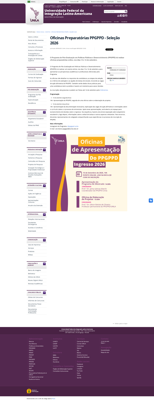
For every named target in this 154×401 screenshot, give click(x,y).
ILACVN (55, 346)
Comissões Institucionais (60, 371)
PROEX (31, 353)
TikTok (79, 375)
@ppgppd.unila (72, 126)
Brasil (33, 2)
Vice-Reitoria (33, 344)
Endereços (96, 21)
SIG (78, 350)
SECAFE (31, 371)
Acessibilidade (105, 350)
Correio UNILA (81, 344)
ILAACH (55, 341)
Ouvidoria (56, 362)
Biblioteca (56, 357)
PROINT (31, 355)
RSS (126, 5)
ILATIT (55, 348)
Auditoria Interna (34, 379)
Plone (53, 398)
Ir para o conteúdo (50, 5)
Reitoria (31, 341)
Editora (55, 360)
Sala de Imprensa (106, 21)
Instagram (126, 16)
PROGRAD (32, 348)
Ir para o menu (61, 5)
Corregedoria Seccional (36, 377)
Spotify (79, 378)
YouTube (118, 16)
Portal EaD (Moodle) (83, 357)
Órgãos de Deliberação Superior (63, 369)
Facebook (121, 16)
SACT (30, 368)
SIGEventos (104, 90)
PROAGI (31, 362)
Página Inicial (40, 32)
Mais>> (103, 343)
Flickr (124, 16)
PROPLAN (32, 364)
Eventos (47, 32)
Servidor (116, 21)
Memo (79, 353)
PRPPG (31, 350)
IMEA (54, 355)
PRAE (30, 357)
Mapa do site (119, 5)
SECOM (31, 366)
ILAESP (55, 344)
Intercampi (80, 346)
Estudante (124, 21)
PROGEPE (32, 359)
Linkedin (79, 369)
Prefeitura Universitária (36, 346)
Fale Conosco (86, 21)
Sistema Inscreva (82, 355)
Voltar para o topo (121, 324)
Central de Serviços (83, 341)
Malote (79, 348)
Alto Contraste (108, 5)
